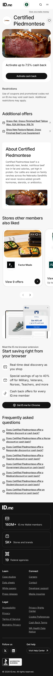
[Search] (40, 4)
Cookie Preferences (39, 616)
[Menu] (47, 4)
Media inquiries (37, 594)
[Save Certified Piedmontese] (49, 20)
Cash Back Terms (38, 622)
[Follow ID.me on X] (5, 651)
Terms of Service (11, 619)
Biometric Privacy (11, 624)
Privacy (6, 613)
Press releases (10, 594)
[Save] (37, 234)
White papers (9, 588)
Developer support (38, 588)
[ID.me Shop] (9, 4)
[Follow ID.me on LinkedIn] (13, 651)
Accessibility (9, 607)
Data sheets (8, 582)
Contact (33, 582)
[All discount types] (27, 4)
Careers (33, 576)
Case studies (9, 576)
